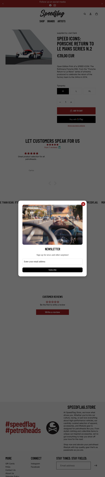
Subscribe (52, 270)
